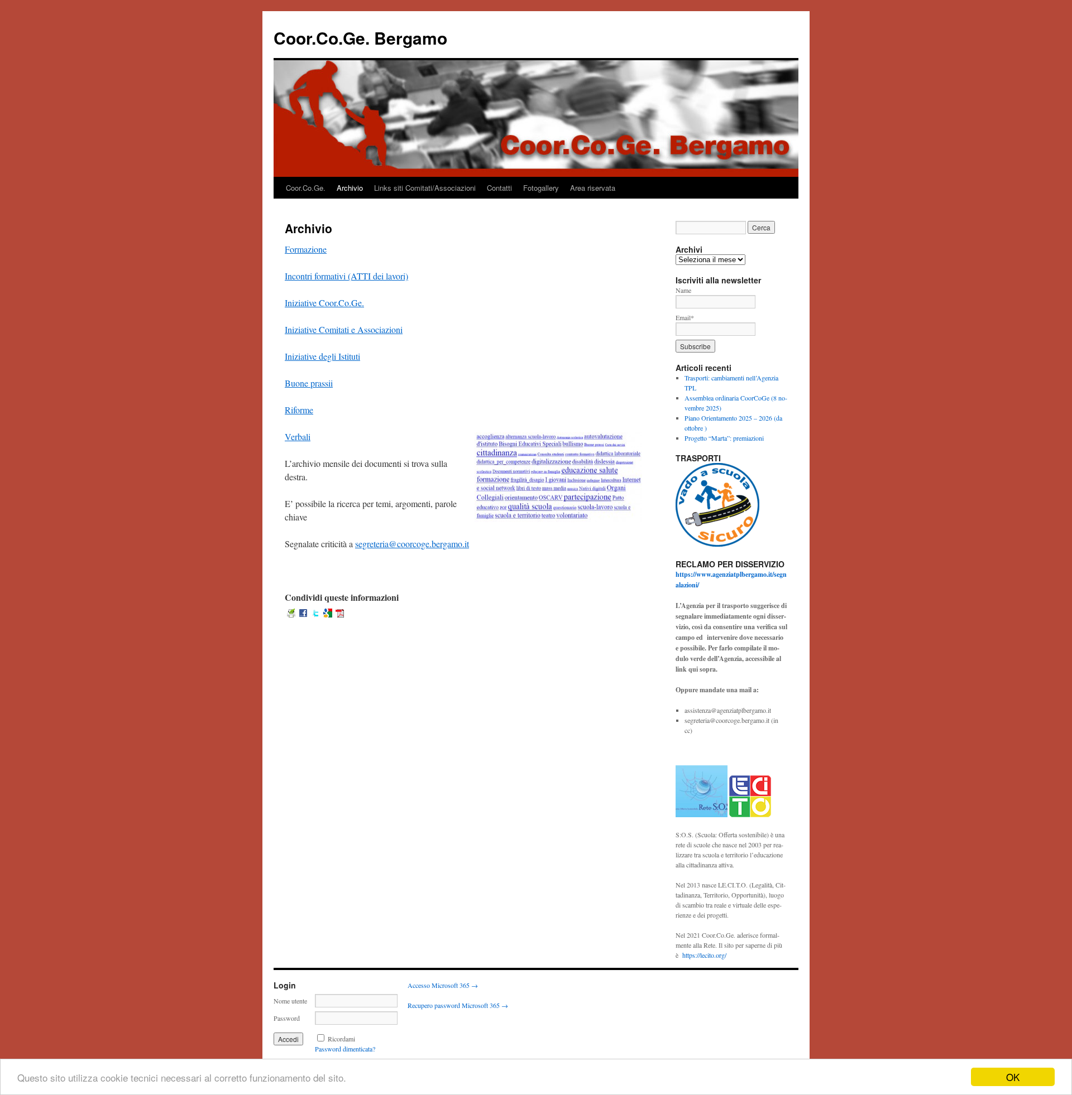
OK (1013, 1077)
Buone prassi (308, 383)
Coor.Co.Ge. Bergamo (360, 38)
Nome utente (290, 1000)
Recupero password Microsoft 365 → (458, 1005)
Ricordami (341, 1038)
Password (287, 1018)
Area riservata (592, 187)
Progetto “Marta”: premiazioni (724, 437)
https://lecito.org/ (704, 955)
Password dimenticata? (345, 1048)
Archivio (350, 187)
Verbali (297, 436)
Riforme (299, 410)
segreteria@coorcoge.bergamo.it (412, 543)
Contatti (499, 187)
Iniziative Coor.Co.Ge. (324, 302)
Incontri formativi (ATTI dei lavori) (346, 276)
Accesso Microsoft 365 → (443, 985)
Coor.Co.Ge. (306, 187)
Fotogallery (541, 187)
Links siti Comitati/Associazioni (425, 187)
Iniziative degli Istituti (322, 356)
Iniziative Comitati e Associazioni (344, 329)
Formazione (306, 249)
